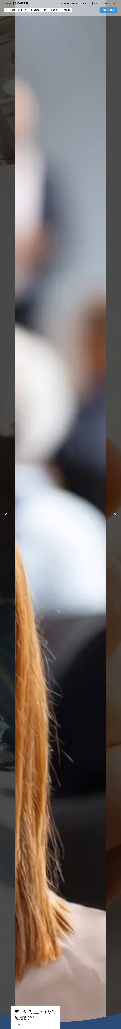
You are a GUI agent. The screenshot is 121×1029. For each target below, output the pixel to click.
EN (88, 3)
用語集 (44, 10)
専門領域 (54, 10)
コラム (27, 10)
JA (85, 3)
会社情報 (66, 3)
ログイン (97, 3)
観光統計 (37, 10)
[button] (5, 515)
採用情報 (74, 3)
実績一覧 (67, 10)
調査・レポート (17, 10)
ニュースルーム (57, 3)
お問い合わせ (109, 10)
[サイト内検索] (80, 3)
